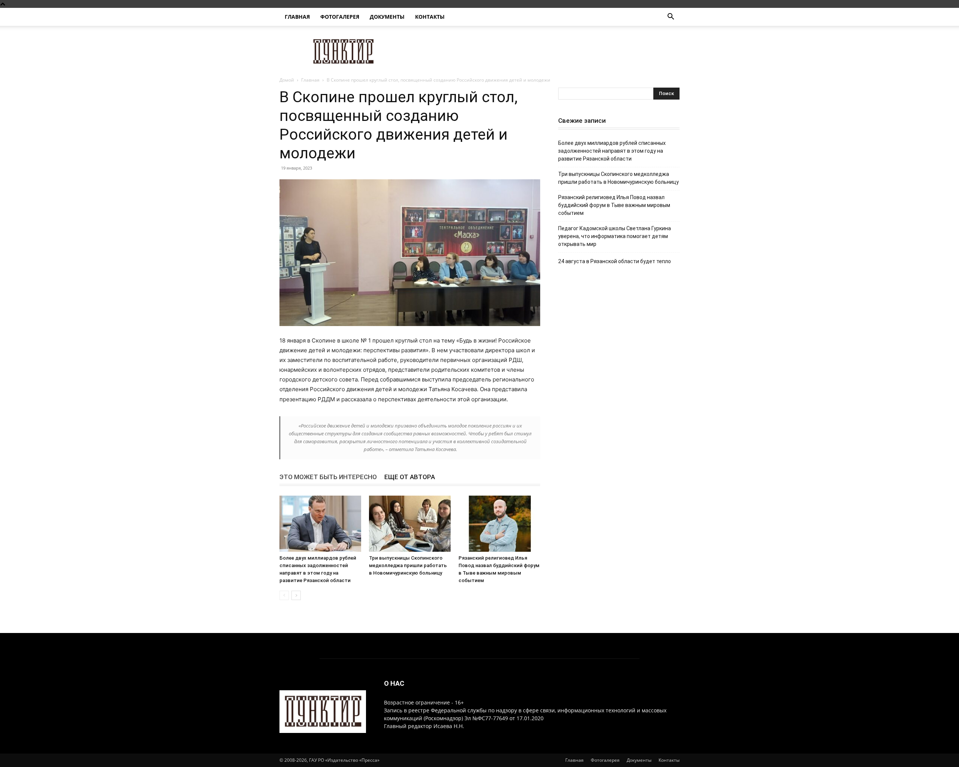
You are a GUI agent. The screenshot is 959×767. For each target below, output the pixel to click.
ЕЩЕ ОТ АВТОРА (409, 477)
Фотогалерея (339, 16)
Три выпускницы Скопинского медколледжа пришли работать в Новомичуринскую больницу (408, 565)
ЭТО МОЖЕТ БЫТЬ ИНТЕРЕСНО (328, 477)
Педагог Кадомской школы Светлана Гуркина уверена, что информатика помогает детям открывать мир (614, 236)
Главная (297, 16)
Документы (387, 16)
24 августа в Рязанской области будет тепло (614, 261)
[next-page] (296, 595)
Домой (286, 80)
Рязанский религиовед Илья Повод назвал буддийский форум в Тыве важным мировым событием (614, 205)
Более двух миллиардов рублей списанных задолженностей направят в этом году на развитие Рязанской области (612, 151)
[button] (671, 17)
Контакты (430, 16)
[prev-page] (284, 595)
